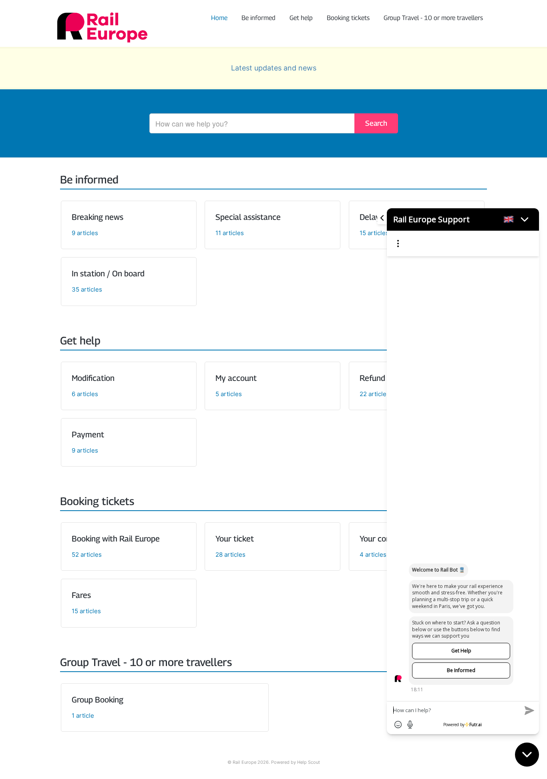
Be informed (258, 18)
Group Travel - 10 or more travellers (433, 18)
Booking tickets (348, 18)
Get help (301, 18)
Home (219, 18)
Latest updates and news (273, 68)
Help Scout (308, 762)
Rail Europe (244, 762)
